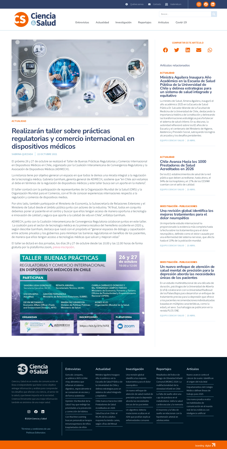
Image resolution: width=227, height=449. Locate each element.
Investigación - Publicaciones (178, 206)
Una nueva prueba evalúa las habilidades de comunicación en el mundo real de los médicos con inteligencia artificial (200, 406)
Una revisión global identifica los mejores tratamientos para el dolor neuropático (186, 214)
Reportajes (144, 22)
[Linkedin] (213, 4)
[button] (165, 50)
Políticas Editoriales (35, 432)
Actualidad (102, 22)
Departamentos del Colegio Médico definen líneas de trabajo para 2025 (200, 390)
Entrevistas (82, 22)
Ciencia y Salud (20, 4)
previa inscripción (63, 247)
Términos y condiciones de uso (35, 428)
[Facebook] (206, 4)
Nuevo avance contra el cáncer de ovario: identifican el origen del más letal (200, 378)
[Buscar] (214, 14)
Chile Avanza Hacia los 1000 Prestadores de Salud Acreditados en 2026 (183, 165)
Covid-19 (181, 22)
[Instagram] (199, 4)
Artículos (163, 22)
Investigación (123, 22)
